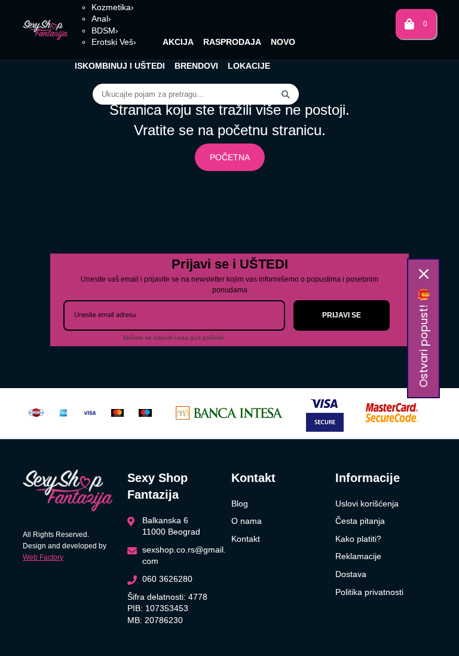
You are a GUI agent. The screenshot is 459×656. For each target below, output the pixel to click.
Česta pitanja (360, 521)
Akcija (178, 42)
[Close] (424, 274)
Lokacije (249, 66)
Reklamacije (358, 556)
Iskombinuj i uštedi (120, 66)
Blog (239, 503)
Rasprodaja (232, 42)
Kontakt (245, 539)
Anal (101, 18)
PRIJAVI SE (341, 315)
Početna (230, 157)
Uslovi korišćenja (367, 503)
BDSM (104, 30)
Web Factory (43, 557)
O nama (246, 521)
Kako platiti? (358, 539)
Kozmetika (112, 7)
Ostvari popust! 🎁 (423, 338)
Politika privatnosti (369, 592)
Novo (283, 42)
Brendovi (196, 66)
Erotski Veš (113, 42)
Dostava (350, 574)
